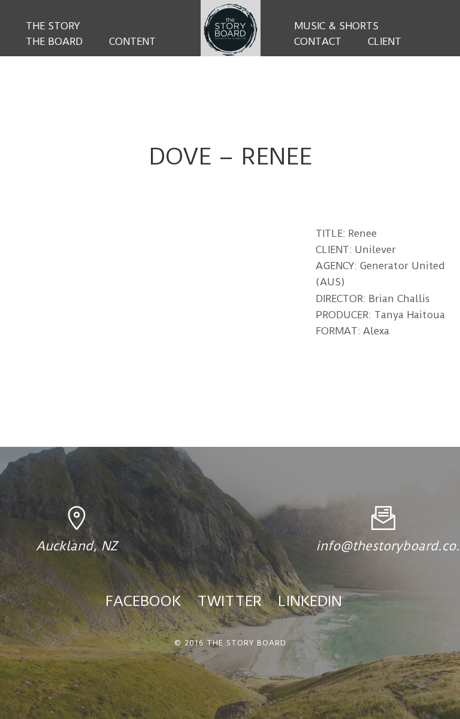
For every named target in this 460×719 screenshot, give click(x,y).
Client (384, 41)
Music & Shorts (336, 26)
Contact (317, 41)
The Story (53, 26)
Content (132, 41)
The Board (54, 41)
